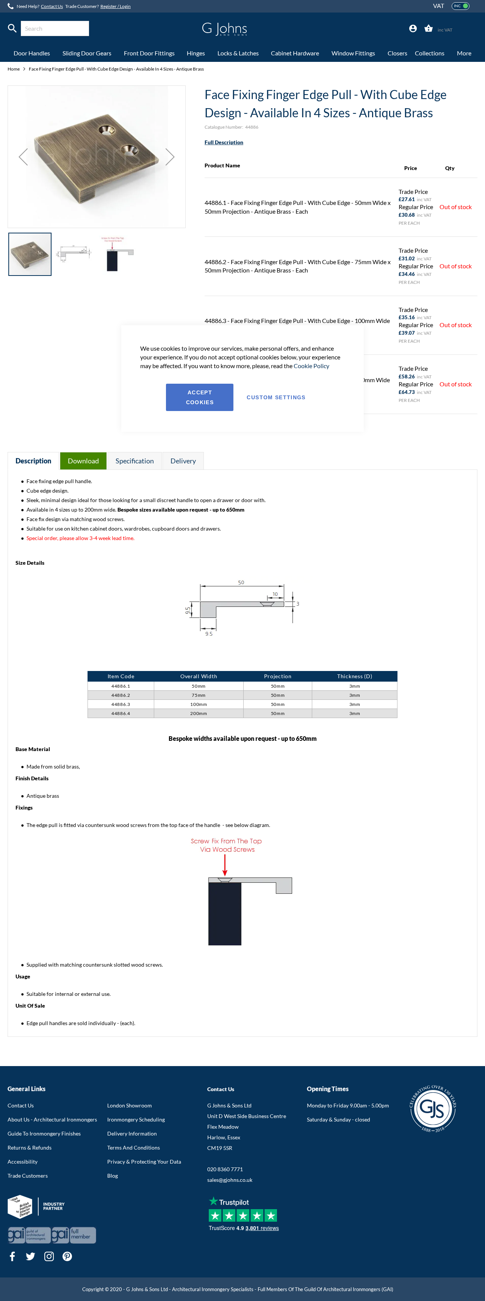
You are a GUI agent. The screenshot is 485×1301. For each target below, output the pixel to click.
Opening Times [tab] (328, 1088)
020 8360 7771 (225, 1169)
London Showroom (129, 1105)
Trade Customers (28, 1175)
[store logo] (224, 29)
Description (33, 461)
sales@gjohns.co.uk (229, 1180)
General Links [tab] (26, 1088)
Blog (112, 1175)
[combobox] (55, 28)
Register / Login (115, 6)
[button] (23, 157)
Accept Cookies (200, 397)
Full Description (224, 142)
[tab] (413, 28)
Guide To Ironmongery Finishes (44, 1133)
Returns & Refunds (30, 1147)
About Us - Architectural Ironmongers (52, 1119)
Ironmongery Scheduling (136, 1119)
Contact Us (52, 6)
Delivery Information (132, 1133)
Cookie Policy (311, 365)
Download (83, 461)
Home (14, 69)
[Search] (12, 28)
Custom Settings (276, 397)
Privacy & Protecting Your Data (144, 1161)
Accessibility (23, 1161)
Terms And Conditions (133, 1147)
